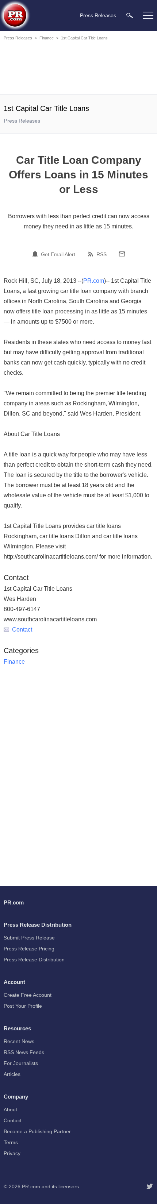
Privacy (12, 1153)
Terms (11, 1142)
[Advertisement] (78, 68)
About (10, 1109)
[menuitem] (129, 15)
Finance (46, 38)
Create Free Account (27, 995)
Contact (22, 629)
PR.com (93, 281)
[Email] (122, 254)
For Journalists (21, 1063)
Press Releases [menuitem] (98, 15)
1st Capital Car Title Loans (84, 38)
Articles (12, 1074)
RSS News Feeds (24, 1052)
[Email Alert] (36, 254)
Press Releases (18, 38)
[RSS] (91, 254)
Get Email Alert (58, 254)
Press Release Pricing (29, 949)
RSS (101, 254)
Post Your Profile (23, 1006)
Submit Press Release (29, 938)
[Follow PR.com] (149, 1186)
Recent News (19, 1041)
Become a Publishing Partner (37, 1131)
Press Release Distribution (34, 959)
